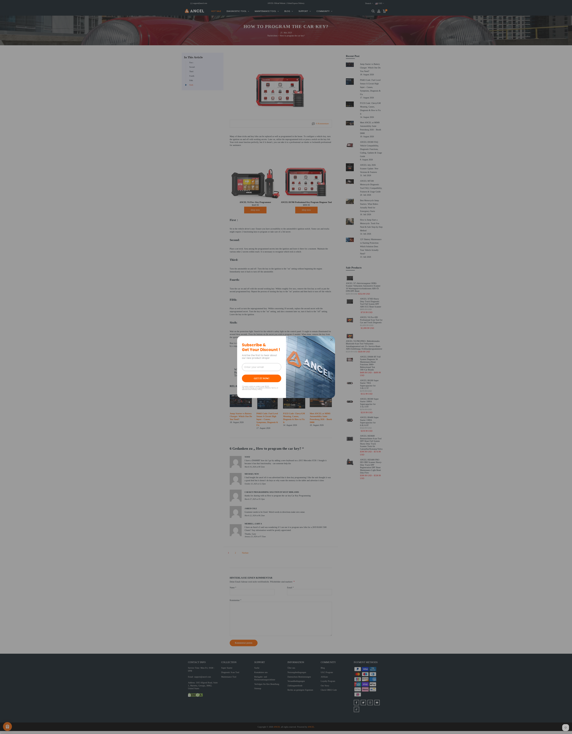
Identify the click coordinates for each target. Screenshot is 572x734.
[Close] (331, 339)
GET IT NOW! (261, 378)
